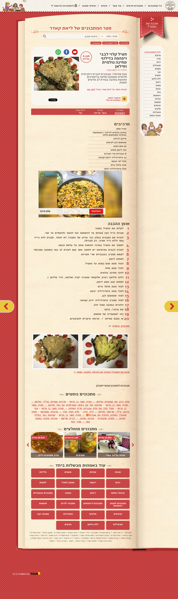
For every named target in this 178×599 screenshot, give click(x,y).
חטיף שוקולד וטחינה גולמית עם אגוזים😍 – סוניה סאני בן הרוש (79, 413)
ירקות (93, 482)
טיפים (104, 5)
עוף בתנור (58, 538)
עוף (159, 72)
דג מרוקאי (68, 538)
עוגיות (158, 98)
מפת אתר (127, 532)
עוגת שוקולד (72, 532)
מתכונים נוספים (121, 326)
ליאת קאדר (112, 69)
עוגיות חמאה (114, 538)
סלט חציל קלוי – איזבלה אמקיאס (59, 412)
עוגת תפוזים (35, 532)
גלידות (42, 472)
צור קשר (117, 5)
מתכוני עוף (43, 514)
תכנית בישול (61, 541)
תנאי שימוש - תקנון (77, 541)
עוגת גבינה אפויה (105, 541)
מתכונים (95, 532)
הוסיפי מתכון (89, 5)
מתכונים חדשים (134, 5)
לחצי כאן (91, 89)
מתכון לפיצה (47, 532)
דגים (159, 62)
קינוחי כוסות (155, 115)
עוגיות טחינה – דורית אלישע (77, 418)
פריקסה (44, 535)
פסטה (158, 85)
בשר (159, 92)
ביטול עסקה (117, 532)
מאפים (158, 68)
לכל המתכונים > (110, 43)
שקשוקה (74, 535)
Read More (96, 211)
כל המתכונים (155, 5)
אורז (159, 58)
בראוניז (77, 538)
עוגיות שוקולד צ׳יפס (99, 538)
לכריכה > (124, 43)
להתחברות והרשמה (64, 5)
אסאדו (51, 541)
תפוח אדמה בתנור (87, 535)
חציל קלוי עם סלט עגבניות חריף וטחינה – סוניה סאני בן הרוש (78, 408)
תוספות (157, 102)
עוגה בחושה (127, 535)
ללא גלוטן (156, 78)
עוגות (158, 88)
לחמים (158, 75)
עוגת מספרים (64, 535)
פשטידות (157, 112)
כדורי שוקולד (84, 532)
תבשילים (157, 65)
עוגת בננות (34, 535)
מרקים (158, 55)
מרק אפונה (53, 535)
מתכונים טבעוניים (43, 493)
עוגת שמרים (115, 535)
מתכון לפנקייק (59, 532)
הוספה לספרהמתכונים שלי (113, 99)
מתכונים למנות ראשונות (118, 504)
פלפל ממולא (36, 538)
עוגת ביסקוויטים (102, 535)
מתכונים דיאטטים (92, 503)
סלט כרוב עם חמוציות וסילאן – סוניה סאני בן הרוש (99, 402)
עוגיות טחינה (126, 538)
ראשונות (157, 95)
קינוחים (157, 105)
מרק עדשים (47, 538)
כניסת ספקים (105, 532)
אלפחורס (85, 538)
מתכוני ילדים (68, 503)
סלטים (158, 108)
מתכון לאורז (67, 482)
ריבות (158, 82)
